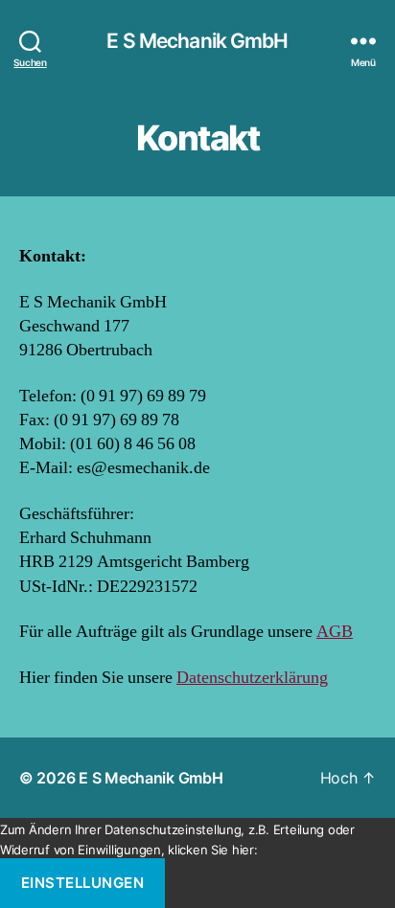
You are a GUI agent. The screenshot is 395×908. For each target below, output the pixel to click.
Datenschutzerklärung (252, 678)
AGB (334, 632)
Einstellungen (83, 883)
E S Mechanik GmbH (197, 41)
